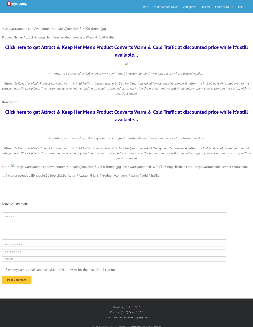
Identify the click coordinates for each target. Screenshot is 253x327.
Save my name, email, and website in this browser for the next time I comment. (62, 269)
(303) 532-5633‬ (132, 312)
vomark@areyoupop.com (131, 317)
